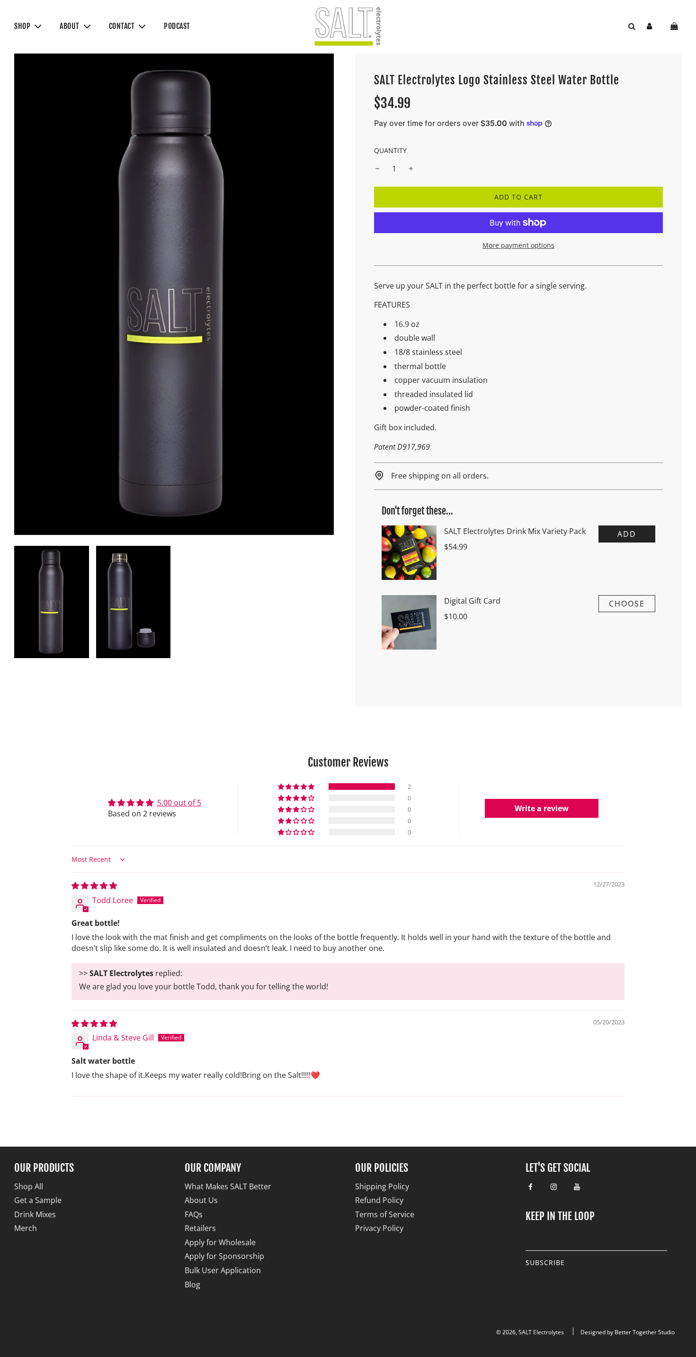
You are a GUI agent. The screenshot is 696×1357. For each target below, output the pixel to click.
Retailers (200, 1228)
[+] (411, 169)
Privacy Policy (379, 1228)
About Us (201, 1200)
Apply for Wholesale (220, 1242)
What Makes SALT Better (228, 1186)
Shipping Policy (382, 1186)
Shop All (28, 1186)
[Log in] (649, 26)
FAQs (194, 1214)
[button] (297, 786)
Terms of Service (384, 1214)
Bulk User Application (223, 1270)
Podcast (177, 26)
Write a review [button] (542, 808)
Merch (25, 1228)
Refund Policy (379, 1200)
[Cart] (675, 26)
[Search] (628, 26)
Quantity (390, 150)
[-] (377, 169)
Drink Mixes (35, 1214)
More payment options (518, 245)
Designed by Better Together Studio (627, 1332)
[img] (94, 885)
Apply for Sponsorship (224, 1256)
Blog (192, 1284)
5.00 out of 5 (179, 802)
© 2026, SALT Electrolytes (530, 1332)
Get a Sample (38, 1200)
